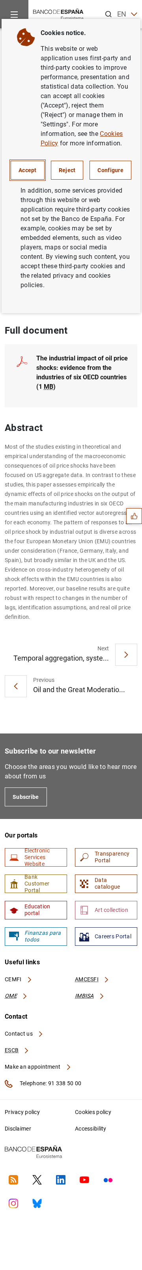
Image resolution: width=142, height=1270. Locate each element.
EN (122, 14)
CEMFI (14, 979)
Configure (110, 170)
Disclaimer (18, 1128)
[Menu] (14, 14)
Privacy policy (22, 1112)
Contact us (19, 1033)
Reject (67, 170)
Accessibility (90, 1128)
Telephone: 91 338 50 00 (50, 1083)
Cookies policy (93, 1112)
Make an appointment (33, 1067)
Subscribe (26, 797)
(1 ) (82, 372)
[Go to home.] (58, 13)
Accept (28, 170)
